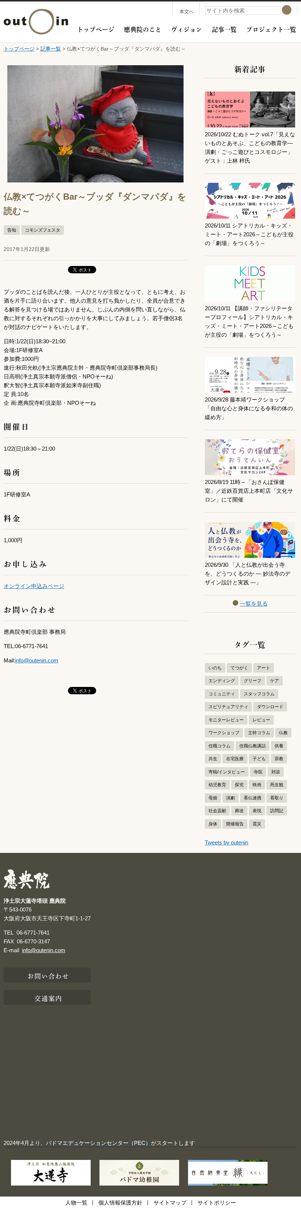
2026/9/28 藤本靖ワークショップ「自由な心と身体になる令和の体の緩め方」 (249, 408)
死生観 (276, 784)
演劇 (230, 798)
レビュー (261, 719)
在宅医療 (235, 758)
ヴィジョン (186, 28)
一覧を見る (254, 603)
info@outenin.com (36, 660)
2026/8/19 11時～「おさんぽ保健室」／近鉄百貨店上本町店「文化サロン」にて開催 (249, 491)
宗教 (279, 758)
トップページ (96, 28)
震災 (257, 824)
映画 (257, 784)
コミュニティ (221, 693)
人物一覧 (76, 1202)
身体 (212, 824)
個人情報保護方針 (120, 1202)
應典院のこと (143, 28)
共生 (212, 758)
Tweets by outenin (226, 842)
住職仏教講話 (252, 745)
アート (263, 667)
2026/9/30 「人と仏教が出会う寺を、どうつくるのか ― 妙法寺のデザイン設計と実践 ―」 (247, 573)
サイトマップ (169, 1202)
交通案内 (48, 997)
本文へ (186, 11)
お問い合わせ (49, 975)
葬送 (239, 810)
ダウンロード (270, 706)
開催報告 (235, 824)
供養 (279, 745)
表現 (257, 810)
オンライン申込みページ (34, 586)
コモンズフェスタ (42, 230)
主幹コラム (259, 732)
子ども (259, 758)
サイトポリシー (216, 1202)
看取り (276, 798)
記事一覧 (224, 28)
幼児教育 (217, 784)
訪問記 (276, 810)
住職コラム (219, 745)
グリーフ (252, 680)
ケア (274, 680)
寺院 (258, 771)
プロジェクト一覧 (271, 28)
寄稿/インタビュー (226, 771)
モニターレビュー (226, 719)
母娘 (212, 798)
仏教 (283, 732)
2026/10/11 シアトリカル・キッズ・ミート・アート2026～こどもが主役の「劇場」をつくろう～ (249, 234)
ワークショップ (223, 732)
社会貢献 (217, 810)
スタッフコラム (259, 693)
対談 (275, 771)
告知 (11, 230)
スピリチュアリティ (228, 706)
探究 (239, 784)
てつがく (239, 667)
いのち (215, 667)
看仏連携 (252, 798)
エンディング (221, 680)
